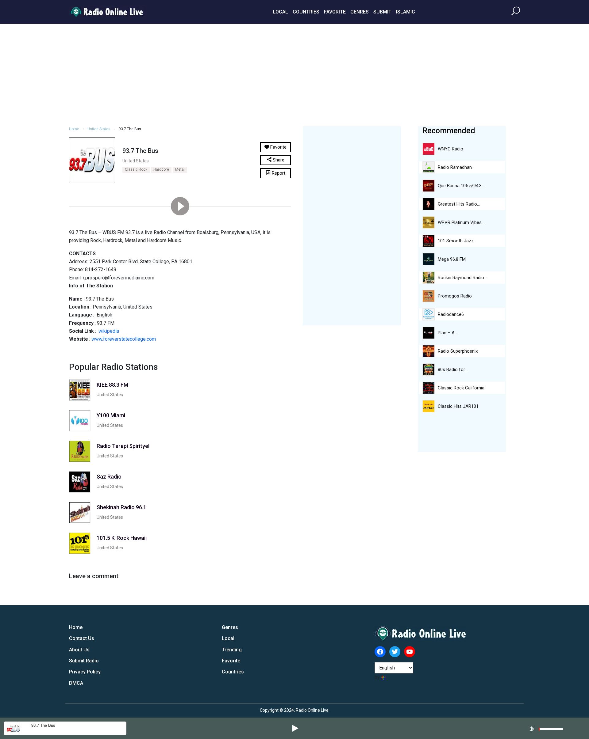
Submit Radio (84, 661)
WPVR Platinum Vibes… (461, 222)
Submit (382, 12)
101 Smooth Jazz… (457, 241)
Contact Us (81, 638)
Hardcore (161, 169)
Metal (180, 169)
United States (98, 129)
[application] (548, 728)
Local (280, 12)
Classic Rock (136, 169)
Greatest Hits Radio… (459, 204)
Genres (359, 12)
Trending (232, 650)
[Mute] (532, 728)
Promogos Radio (455, 296)
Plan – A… (447, 332)
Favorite (335, 12)
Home (74, 129)
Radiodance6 (451, 314)
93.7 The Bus (43, 725)
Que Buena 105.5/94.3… (461, 185)
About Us (79, 650)
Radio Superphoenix (458, 351)
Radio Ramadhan (455, 167)
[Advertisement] (294, 74)
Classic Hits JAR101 (458, 406)
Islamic (405, 12)
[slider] (551, 730)
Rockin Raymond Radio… (462, 277)
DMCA (76, 683)
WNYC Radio (450, 149)
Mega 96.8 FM (452, 259)
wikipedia (108, 331)
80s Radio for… (453, 369)
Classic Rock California (461, 388)
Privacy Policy (85, 672)
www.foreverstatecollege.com (123, 339)
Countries (306, 12)
